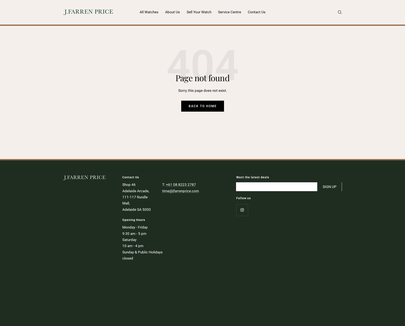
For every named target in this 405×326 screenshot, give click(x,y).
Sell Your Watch (199, 12)
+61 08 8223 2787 (181, 185)
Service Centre (229, 12)
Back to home (203, 106)
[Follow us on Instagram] (242, 210)
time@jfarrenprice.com (180, 191)
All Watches (149, 12)
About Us (172, 12)
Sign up (329, 186)
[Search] (340, 12)
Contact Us (257, 12)
